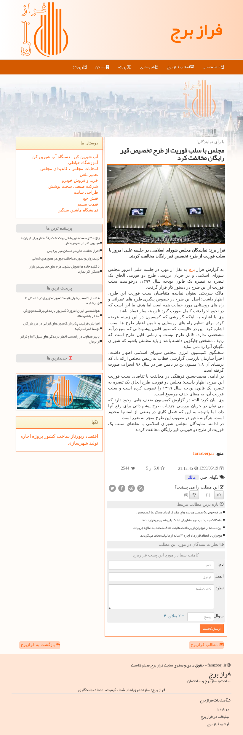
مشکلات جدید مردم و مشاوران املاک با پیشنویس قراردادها (182, 520)
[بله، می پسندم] (219, 494)
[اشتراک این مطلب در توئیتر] (112, 488)
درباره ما (223, 709)
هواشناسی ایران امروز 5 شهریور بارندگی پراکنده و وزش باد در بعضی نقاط (61, 313)
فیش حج (90, 198)
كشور (49, 436)
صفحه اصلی (212, 67)
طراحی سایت (86, 192)
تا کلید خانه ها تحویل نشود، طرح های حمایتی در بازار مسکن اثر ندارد (64, 269)
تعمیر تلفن (89, 174)
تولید (93, 443)
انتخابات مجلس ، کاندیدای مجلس (69, 168)
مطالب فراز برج (178, 67)
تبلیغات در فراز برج (215, 716)
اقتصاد (91, 436)
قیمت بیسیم (87, 204)
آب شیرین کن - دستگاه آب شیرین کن (65, 157)
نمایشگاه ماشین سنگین (77, 210)
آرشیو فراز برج (218, 724)
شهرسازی (147, 67)
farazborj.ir (203, 453)
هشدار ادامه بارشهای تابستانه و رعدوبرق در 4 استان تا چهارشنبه (62, 300)
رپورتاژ (78, 67)
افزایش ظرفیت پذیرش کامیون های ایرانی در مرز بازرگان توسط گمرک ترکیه (61, 326)
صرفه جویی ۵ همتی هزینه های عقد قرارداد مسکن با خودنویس (179, 512)
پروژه (122, 67)
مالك (192, 477)
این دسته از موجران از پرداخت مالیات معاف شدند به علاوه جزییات (177, 527)
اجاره (25, 436)
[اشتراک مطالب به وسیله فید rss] (141, 488)
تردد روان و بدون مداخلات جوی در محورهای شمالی (66, 258)
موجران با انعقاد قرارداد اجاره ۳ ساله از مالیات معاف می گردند (181, 535)
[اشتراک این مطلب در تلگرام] (131, 488)
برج (192, 269)
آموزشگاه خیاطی (83, 162)
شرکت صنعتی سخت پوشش (73, 186)
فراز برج (196, 29)
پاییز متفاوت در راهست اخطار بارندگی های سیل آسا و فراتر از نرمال (60, 339)
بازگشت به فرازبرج (38, 644)
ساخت (62, 436)
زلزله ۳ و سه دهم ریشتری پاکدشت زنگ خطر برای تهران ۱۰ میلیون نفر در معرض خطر (60, 240)
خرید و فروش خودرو (80, 180)
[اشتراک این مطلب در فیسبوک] (122, 488)
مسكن (100, 67)
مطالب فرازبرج (205, 644)
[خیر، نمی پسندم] (194, 494)
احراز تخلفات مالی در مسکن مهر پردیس (73, 250)
